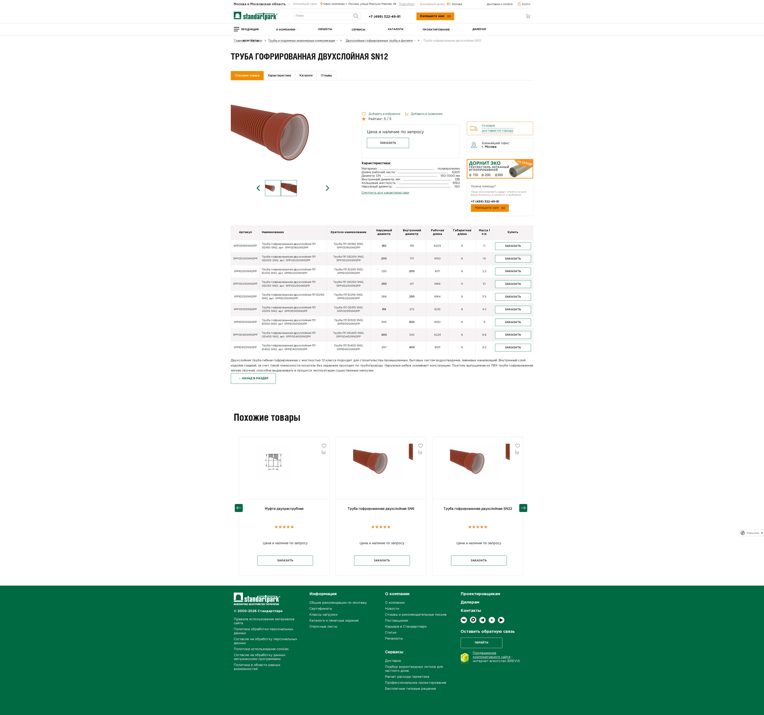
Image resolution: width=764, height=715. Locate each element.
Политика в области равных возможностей (257, 667)
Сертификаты (320, 608)
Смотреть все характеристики (385, 192)
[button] (284, 461)
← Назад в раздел (253, 378)
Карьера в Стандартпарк (406, 626)
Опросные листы (323, 626)
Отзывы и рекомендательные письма (415, 614)
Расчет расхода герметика (407, 676)
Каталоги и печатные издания (334, 620)
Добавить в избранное (384, 114)
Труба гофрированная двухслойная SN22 (477, 508)
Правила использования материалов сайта (264, 621)
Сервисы (358, 30)
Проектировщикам (480, 594)
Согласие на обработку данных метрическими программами (260, 657)
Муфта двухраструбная (284, 508)
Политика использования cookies (261, 649)
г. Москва (455, 4)
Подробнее (406, 4)
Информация (323, 594)
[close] (762, 532)
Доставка (393, 660)
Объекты (325, 29)
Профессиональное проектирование (415, 682)
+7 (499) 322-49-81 (385, 16)
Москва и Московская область (260, 4)
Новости (392, 608)
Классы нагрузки (323, 614)
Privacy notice (753, 533)
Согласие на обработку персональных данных (265, 641)
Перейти (481, 643)
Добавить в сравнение (427, 114)
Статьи (390, 632)
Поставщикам (396, 620)
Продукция (250, 29)
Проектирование (436, 30)
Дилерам (479, 29)
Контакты (251, 41)
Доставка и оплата (500, 4)
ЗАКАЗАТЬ (388, 143)
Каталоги (395, 29)
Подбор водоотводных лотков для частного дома (414, 668)
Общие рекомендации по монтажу (338, 602)
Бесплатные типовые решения (410, 688)
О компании (285, 30)
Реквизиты (394, 638)
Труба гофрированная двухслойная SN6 (381, 508)
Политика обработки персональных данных (263, 631)
